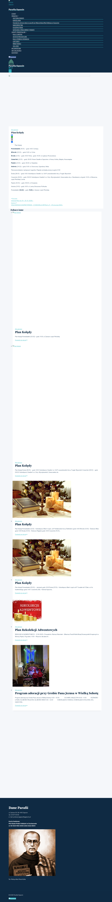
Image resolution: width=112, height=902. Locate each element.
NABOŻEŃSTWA (18, 25)
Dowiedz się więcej (21, 340)
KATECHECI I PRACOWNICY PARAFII (23, 30)
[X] (10, 68)
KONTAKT (15, 53)
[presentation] (57, 269)
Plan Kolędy (23, 332)
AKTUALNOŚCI (16, 51)
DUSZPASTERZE (18, 27)
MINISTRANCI (17, 44)
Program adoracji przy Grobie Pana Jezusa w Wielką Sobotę (56, 693)
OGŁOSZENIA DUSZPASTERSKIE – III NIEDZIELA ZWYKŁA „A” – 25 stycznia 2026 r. (37, 204)
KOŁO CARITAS (17, 34)
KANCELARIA (17, 20)
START (14, 14)
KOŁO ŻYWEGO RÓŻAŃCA (21, 39)
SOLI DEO (16, 46)
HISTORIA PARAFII (18, 18)
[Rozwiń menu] (10, 71)
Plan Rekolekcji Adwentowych (36, 630)
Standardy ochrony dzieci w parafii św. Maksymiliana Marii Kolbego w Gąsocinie (36, 23)
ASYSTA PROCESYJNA (20, 37)
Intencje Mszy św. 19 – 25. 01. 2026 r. (22, 200)
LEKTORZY (16, 41)
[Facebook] (9, 68)
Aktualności (14, 130)
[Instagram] (12, 68)
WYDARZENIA (16, 48)
